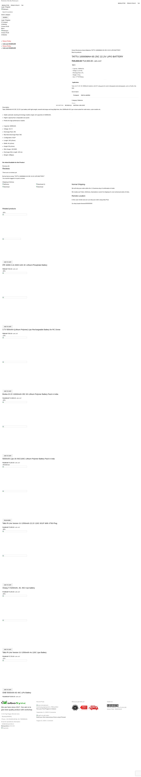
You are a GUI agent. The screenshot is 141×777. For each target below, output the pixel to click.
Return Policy (7, 46)
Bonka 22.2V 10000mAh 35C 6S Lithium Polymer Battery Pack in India (30, 394)
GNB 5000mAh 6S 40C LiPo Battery (16, 693)
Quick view (9, 258)
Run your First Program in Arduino (46, 709)
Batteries (88, 50)
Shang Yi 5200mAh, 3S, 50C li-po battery (18, 588)
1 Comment (49, 720)
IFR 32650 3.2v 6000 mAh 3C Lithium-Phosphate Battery (24, 265)
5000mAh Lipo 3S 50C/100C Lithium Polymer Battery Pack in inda (28, 459)
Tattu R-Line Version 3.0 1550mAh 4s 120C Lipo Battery (24, 652)
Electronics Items (81, 50)
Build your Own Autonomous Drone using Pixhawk (51, 717)
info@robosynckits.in (7, 724)
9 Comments (52, 712)
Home (74, 50)
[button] (7, 262)
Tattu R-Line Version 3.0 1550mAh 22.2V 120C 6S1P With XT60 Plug (29, 523)
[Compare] (4, 258)
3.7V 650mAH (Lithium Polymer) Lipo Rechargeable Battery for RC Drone (31, 330)
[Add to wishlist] (13, 258)
